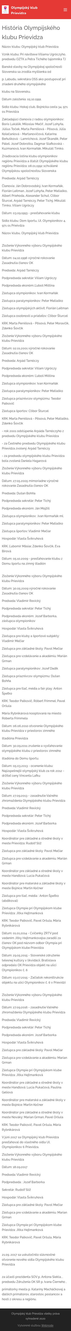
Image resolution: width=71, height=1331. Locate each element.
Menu (65, 9)
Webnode (47, 1325)
